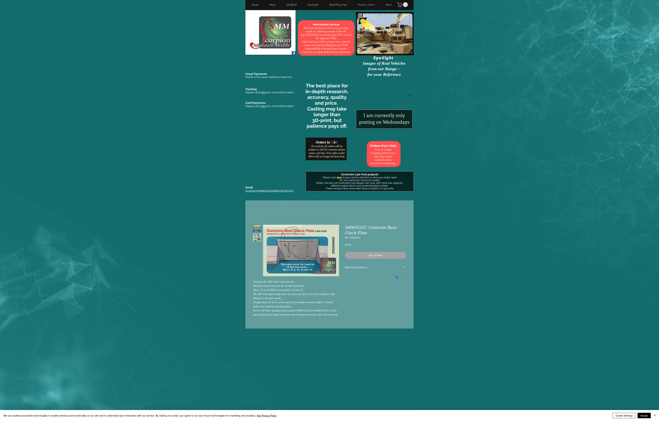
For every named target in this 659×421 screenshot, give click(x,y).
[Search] (410, 95)
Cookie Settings (624, 415)
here (264, 92)
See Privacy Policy (267, 415)
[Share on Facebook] (397, 277)
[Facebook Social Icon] (294, 53)
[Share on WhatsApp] (404, 277)
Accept (644, 415)
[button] (403, 4)
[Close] (655, 415)
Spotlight (384, 57)
